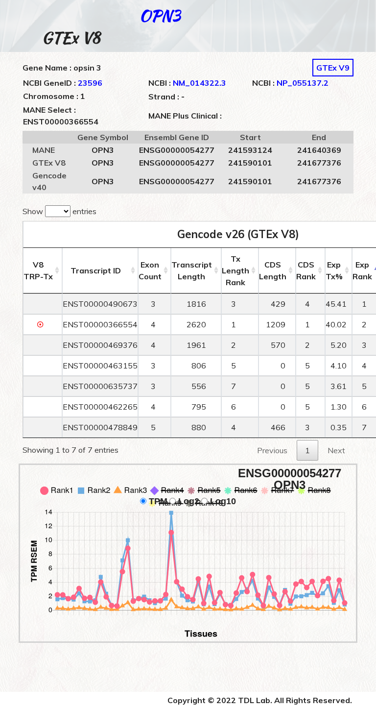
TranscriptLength (191, 270)
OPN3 (160, 15)
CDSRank (306, 270)
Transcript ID (95, 270)
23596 (90, 83)
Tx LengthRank (235, 270)
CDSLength (272, 270)
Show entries (59, 211)
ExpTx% (334, 270)
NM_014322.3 (199, 83)
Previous (272, 450)
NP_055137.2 (303, 83)
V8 (38, 270)
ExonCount (150, 270)
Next (336, 450)
